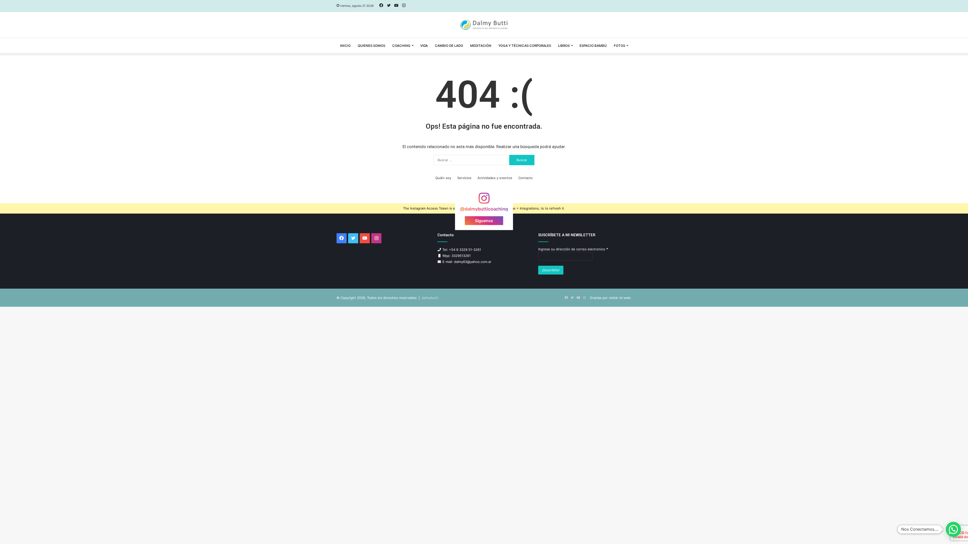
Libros (564, 46)
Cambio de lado (449, 46)
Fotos (619, 46)
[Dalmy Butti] (484, 24)
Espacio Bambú (593, 46)
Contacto (525, 178)
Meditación (480, 46)
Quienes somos (371, 46)
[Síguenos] (484, 200)
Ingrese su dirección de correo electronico (573, 249)
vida (424, 46)
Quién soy (443, 178)
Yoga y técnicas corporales (524, 46)
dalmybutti (430, 298)
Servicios (464, 178)
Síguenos (484, 220)
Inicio (345, 46)
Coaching (401, 46)
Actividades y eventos (494, 178)
